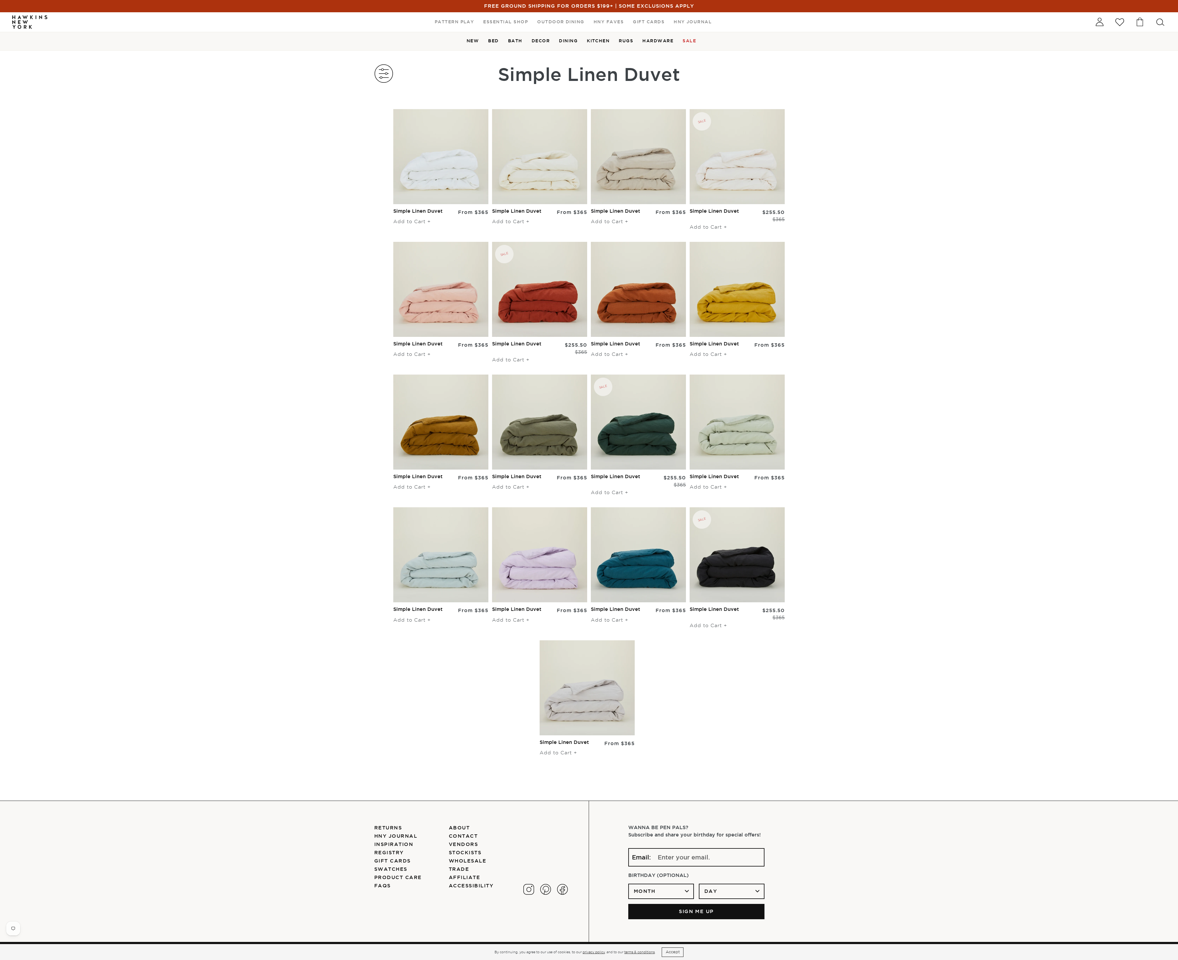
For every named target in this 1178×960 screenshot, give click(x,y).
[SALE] (737, 156)
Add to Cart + (412, 221)
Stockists (465, 852)
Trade (459, 869)
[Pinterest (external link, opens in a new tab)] (545, 889)
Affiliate (464, 877)
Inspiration (393, 844)
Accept (673, 952)
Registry (389, 852)
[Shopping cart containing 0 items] (1139, 22)
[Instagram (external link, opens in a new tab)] (528, 889)
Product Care (398, 877)
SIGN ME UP (696, 911)
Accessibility (471, 885)
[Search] (1160, 22)
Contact (463, 836)
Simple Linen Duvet (418, 211)
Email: (641, 857)
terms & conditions (639, 952)
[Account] (1099, 22)
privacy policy (594, 952)
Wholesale (467, 860)
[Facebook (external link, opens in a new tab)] (562, 889)
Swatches (390, 869)
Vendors (463, 844)
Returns (388, 827)
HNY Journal (395, 836)
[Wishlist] (1119, 22)
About (459, 827)
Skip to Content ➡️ (25, 25)
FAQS (382, 885)
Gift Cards (392, 860)
